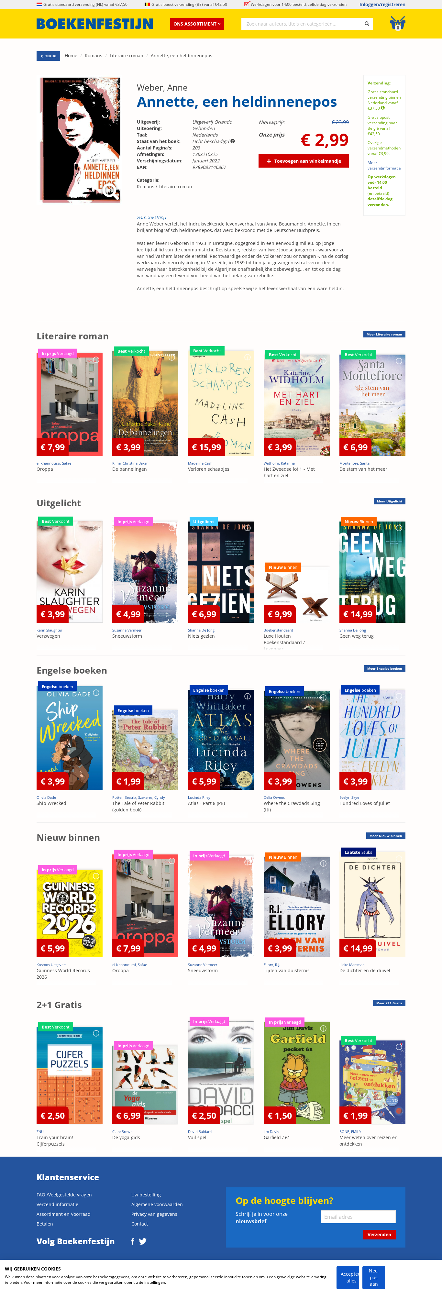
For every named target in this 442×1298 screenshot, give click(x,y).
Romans (93, 55)
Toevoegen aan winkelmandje (307, 161)
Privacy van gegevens (154, 1214)
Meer (384, 334)
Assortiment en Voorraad (64, 1214)
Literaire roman (126, 55)
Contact (139, 1224)
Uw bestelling (146, 1195)
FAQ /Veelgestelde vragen (64, 1195)
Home (71, 55)
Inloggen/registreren (382, 4)
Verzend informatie (57, 1204)
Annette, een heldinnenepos (181, 55)
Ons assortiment (194, 24)
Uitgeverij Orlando (212, 122)
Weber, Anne (162, 87)
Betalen (45, 1224)
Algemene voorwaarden (157, 1204)
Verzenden (379, 1234)
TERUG (50, 56)
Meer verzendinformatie (384, 165)
